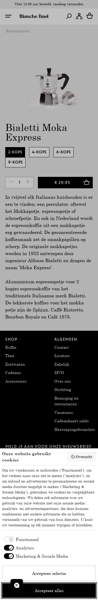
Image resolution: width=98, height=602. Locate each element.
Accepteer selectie (49, 573)
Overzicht (84, 456)
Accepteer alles (49, 590)
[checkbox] (20, 539)
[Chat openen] (16, 585)
